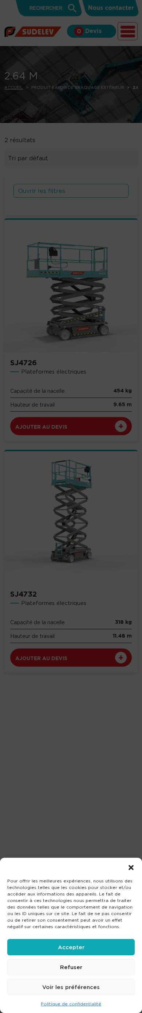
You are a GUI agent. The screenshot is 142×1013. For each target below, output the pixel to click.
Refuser (71, 967)
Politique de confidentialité (71, 1003)
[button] (131, 866)
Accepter (71, 947)
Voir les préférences (71, 987)
